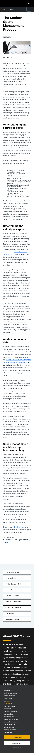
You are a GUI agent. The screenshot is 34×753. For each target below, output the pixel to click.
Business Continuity (12, 572)
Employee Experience (12, 596)
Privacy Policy (17, 747)
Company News (10, 578)
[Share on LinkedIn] (18, 57)
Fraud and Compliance (13, 601)
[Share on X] (12, 57)
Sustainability (10, 613)
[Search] (29, 9)
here (7, 542)
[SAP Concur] (11, 3)
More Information (17, 743)
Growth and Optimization (13, 607)
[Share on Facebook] (15, 57)
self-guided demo (18, 527)
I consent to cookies (17, 737)
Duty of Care (9, 590)
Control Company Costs (13, 584)
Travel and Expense (12, 619)
